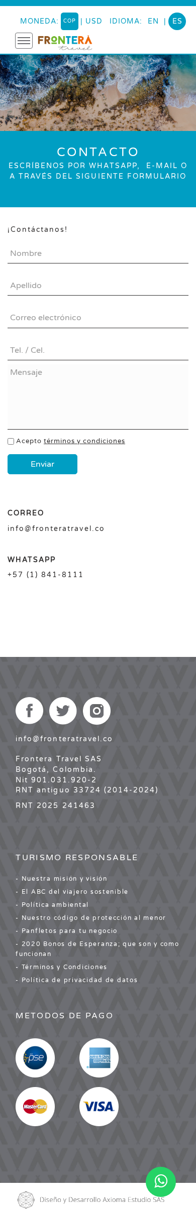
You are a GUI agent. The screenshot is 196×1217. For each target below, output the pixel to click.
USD (94, 21)
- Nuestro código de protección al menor (91, 917)
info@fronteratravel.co (64, 739)
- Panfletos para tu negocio (67, 930)
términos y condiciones (84, 441)
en (153, 21)
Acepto (70, 441)
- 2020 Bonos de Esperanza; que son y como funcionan (97, 949)
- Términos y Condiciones (62, 967)
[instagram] (97, 711)
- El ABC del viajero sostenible (72, 891)
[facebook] (29, 711)
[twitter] (63, 711)
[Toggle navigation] (24, 41)
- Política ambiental (52, 904)
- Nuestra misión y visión (62, 878)
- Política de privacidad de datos (77, 980)
